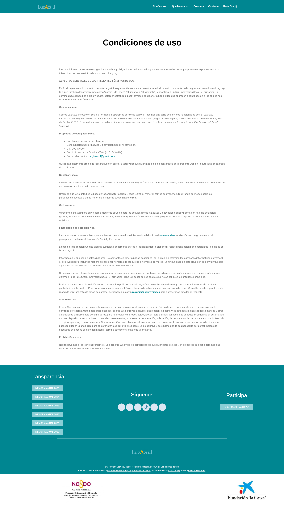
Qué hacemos (180, 6)
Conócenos (159, 6)
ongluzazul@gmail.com (102, 156)
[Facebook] (162, 407)
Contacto (213, 6)
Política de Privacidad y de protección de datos (129, 470)
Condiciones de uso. (170, 467)
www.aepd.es (167, 235)
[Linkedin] (129, 407)
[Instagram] (138, 407)
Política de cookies (196, 470)
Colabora (198, 6)
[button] (160, 6)
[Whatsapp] (121, 407)
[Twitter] (154, 407)
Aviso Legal (173, 470)
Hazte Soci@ (230, 6)
